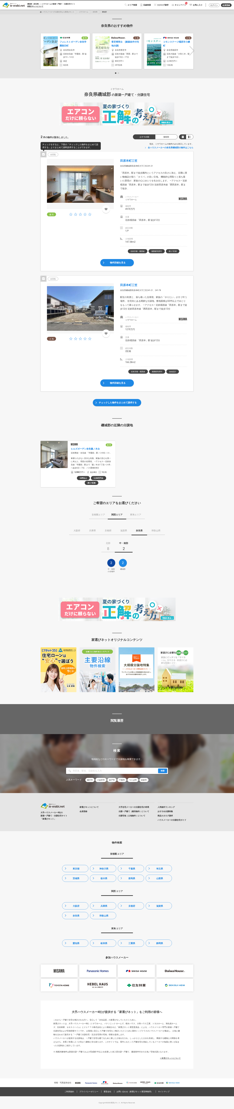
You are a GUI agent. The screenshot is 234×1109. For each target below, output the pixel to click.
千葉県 (131, 868)
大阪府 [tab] (77, 530)
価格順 (166, 137)
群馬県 (131, 878)
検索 (163, 771)
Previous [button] (42, 51)
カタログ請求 (163, 5)
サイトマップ (164, 1092)
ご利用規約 (69, 1092)
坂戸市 (112, 780)
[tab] (108, 547)
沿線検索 (147, 5)
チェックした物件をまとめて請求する (118, 402)
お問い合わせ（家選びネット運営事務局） (135, 1092)
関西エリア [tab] (117, 514)
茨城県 (76, 878)
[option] (65, 51)
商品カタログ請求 (165, 816)
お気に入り (197, 5)
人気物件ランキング (166, 807)
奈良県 (95, 12)
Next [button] (192, 51)
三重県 (131, 943)
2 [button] (118, 73)
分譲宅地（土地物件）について (132, 816)
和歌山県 (103, 915)
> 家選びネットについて (170, 1058)
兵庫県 (104, 906)
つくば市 (133, 780)
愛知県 (76, 943)
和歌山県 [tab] (156, 530)
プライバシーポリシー (88, 1092)
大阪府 (76, 906)
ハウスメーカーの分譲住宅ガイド (172, 820)
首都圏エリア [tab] (98, 514)
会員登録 (226, 5)
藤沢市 (90, 780)
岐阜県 (104, 943)
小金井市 (101, 780)
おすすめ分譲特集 (165, 811)
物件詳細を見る (118, 262)
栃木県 (104, 878)
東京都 (76, 868)
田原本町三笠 (128, 160)
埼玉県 (159, 868)
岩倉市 (144, 780)
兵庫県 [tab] (92, 530)
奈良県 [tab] (139, 530)
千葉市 (122, 780)
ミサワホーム (83, 12)
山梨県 (159, 878)
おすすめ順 (144, 137)
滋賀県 (159, 906)
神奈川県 (103, 868)
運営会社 (107, 1092)
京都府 (131, 906)
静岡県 (159, 943)
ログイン (214, 5)
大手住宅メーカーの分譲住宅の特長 (134, 807)
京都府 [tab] (108, 530)
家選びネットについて (35, 6)
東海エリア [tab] (135, 514)
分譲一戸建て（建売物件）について (134, 811)
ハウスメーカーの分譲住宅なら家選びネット (58, 12)
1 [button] (115, 73)
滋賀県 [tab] (123, 530)
